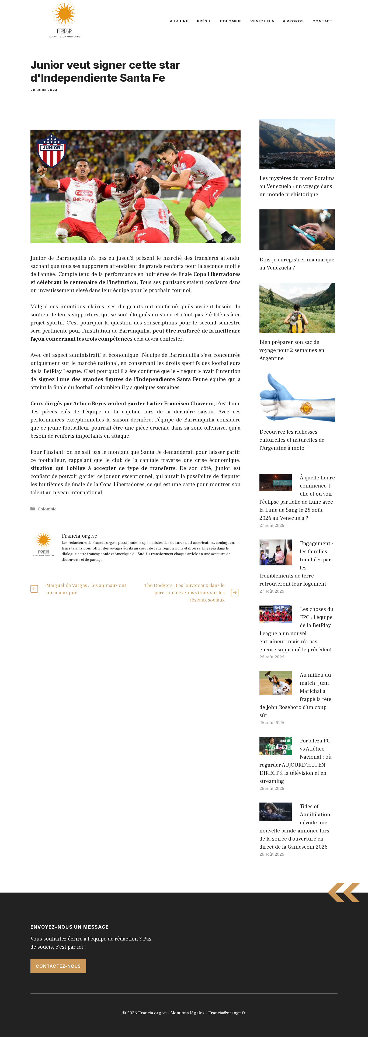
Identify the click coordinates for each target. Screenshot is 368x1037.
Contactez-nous (58, 966)
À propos (293, 21)
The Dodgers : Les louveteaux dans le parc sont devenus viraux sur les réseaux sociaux (184, 592)
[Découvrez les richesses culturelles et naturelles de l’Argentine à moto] (297, 418)
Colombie (231, 21)
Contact (323, 21)
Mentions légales (187, 1013)
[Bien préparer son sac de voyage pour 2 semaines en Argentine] (297, 328)
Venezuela (262, 21)
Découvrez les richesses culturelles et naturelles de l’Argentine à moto (291, 440)
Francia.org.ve (152, 1013)
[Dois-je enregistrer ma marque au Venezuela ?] (297, 246)
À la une (179, 21)
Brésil (204, 21)
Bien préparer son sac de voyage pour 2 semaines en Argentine (291, 350)
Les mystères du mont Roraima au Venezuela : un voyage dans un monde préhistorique (297, 186)
